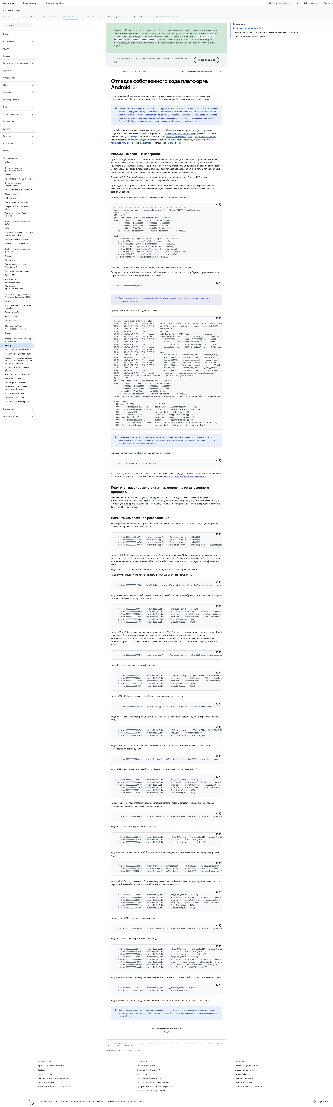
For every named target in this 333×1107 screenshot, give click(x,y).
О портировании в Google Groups (150, 1091)
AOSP (113, 71)
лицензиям (159, 1043)
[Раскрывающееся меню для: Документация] (39, 3)
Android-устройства (117, 17)
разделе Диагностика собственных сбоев (185, 476)
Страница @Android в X (146, 1066)
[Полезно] (216, 72)
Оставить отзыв (137, 1101)
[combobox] (280, 3)
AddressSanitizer (134, 140)
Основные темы (70, 17)
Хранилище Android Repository (51, 1066)
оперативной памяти (205, 136)
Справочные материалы (167, 17)
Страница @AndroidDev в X (148, 1070)
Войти (327, 3)
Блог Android (141, 1074)
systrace (147, 143)
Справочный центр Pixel (245, 1070)
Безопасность (49, 17)
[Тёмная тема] (217, 204)
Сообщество (66, 1101)
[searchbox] (17, 25)
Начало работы (29, 17)
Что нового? (8, 17)
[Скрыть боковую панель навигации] (31, 1102)
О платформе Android (47, 1101)
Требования (43, 1070)
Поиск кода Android (55, 3)
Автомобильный (141, 17)
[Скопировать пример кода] (220, 204)
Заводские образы (46, 1082)
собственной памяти (176, 136)
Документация (29, 3)
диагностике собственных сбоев (180, 133)
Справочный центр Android (246, 1066)
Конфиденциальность (117, 1101)
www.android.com (242, 1074)
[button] (15, 41)
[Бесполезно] (220, 72)
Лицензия (101, 1101)
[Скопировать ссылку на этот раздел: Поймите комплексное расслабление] (172, 518)
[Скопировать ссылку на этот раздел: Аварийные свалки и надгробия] (163, 154)
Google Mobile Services (244, 1078)
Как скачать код (45, 1074)
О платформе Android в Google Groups (152, 1082)
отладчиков (175, 143)
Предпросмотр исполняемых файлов (53, 1078)
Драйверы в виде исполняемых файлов (54, 1086)
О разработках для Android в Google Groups (155, 1086)
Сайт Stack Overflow (243, 1082)
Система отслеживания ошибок (248, 1086)
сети (190, 136)
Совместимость (92, 17)
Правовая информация (84, 1101)
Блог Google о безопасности (148, 1078)
